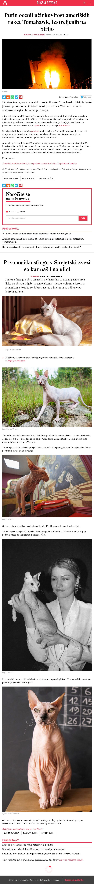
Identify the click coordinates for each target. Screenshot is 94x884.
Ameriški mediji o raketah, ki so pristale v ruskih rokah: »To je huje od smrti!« (39, 164)
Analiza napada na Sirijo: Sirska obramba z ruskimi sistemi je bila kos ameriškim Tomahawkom (43, 240)
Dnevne (22, 211)
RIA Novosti (64, 126)
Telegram (87, 97)
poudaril (35, 131)
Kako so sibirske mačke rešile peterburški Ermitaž (27, 845)
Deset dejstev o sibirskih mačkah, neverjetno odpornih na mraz (34, 849)
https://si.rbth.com (16, 361)
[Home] (5, 3)
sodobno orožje (46, 178)
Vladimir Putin (11, 178)
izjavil (37, 126)
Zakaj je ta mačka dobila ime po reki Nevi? (22, 829)
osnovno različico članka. (71, 860)
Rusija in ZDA (28, 178)
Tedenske (11, 211)
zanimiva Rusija (11, 833)
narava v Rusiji (30, 833)
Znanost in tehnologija (34, 35)
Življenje (35, 276)
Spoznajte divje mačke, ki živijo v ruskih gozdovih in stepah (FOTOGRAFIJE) (41, 854)
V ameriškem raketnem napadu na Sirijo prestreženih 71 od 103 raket (37, 234)
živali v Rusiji (47, 833)
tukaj (57, 880)
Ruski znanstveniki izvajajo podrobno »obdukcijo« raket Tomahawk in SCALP (41, 247)
